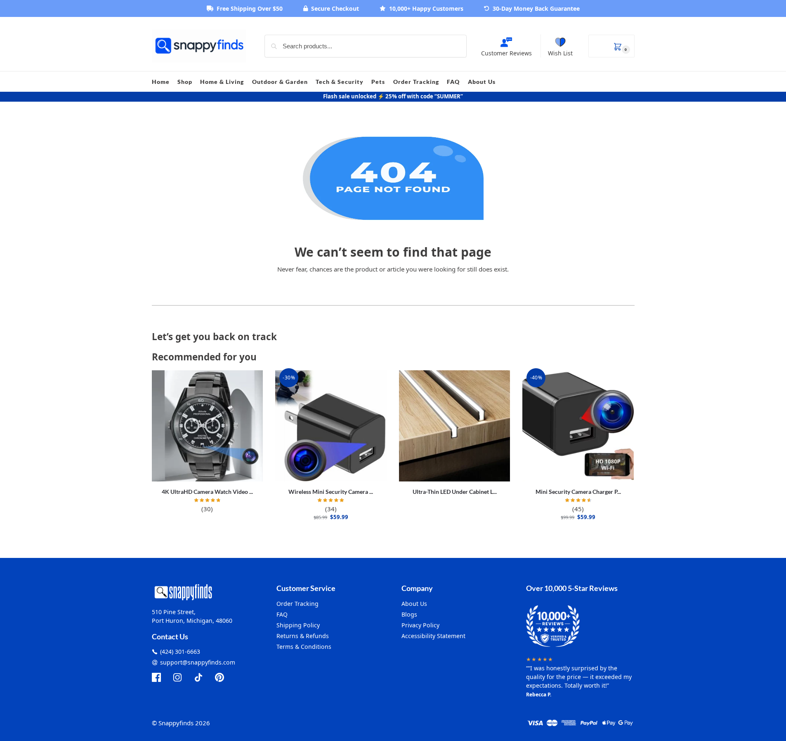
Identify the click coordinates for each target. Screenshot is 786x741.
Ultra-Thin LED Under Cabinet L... (455, 491)
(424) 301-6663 (180, 651)
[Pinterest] (219, 677)
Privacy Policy (420, 625)
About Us (414, 604)
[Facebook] (156, 677)
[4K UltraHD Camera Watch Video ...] (207, 426)
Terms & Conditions (303, 646)
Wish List (560, 53)
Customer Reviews (506, 53)
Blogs (409, 614)
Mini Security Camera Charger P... (578, 491)
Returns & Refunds (302, 636)
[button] (611, 46)
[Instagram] (177, 677)
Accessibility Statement (433, 636)
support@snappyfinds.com (197, 662)
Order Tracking (297, 604)
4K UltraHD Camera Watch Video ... (207, 491)
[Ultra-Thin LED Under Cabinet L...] (454, 426)
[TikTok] (198, 677)
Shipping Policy (298, 625)
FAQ (282, 614)
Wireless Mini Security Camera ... (330, 491)
